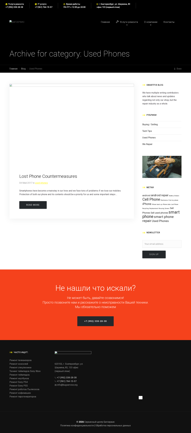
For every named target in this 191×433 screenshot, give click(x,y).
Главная (105, 22)
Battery (171, 196)
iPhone (146, 204)
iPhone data (166, 204)
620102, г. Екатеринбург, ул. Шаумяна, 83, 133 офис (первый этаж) (69, 367)
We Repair (147, 144)
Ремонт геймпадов (20, 374)
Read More (33, 205)
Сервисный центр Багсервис (99, 422)
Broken (176, 196)
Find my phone (173, 200)
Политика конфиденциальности (77, 425)
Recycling (145, 208)
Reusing (161, 208)
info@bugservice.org (67, 385)
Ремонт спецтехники (20, 367)
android (146, 195)
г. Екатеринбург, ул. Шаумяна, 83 (114, 4)
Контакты (169, 22)
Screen (167, 208)
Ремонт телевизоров (21, 360)
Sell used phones (159, 212)
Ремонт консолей (19, 364)
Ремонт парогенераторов (23, 396)
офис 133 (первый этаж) (108, 7)
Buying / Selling (150, 124)
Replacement (153, 208)
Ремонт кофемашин (20, 393)
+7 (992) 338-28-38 (14, 7)
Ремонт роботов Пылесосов (24, 389)
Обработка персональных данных (113, 425)
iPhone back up (157, 204)
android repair (159, 195)
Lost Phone (174, 204)
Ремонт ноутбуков (19, 378)
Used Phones (41, 183)
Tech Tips (147, 131)
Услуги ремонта (129, 22)
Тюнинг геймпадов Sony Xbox (25, 371)
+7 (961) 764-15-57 (43, 7)
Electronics (164, 200)
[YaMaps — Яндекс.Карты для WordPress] (140, 397)
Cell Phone (151, 199)
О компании (150, 22)
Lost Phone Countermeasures (48, 176)
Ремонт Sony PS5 (19, 385)
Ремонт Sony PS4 (19, 382)
